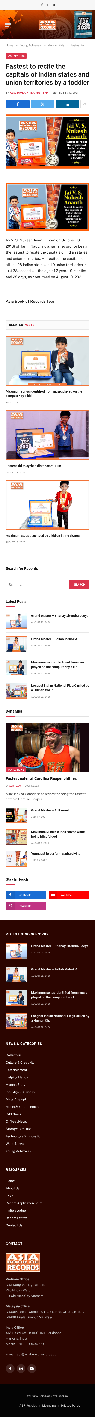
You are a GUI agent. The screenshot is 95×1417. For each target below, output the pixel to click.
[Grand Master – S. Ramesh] (16, 815)
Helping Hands (17, 1077)
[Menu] (8, 25)
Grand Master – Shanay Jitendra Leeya (60, 616)
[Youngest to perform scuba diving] (16, 859)
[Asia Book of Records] (47, 25)
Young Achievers (18, 1151)
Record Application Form (24, 1203)
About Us (12, 1188)
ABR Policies (28, 1405)
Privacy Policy (70, 1405)
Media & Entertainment (23, 1107)
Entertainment (16, 1070)
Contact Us (14, 1225)
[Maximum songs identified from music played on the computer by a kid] (47, 361)
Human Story (15, 1084)
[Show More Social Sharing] (84, 104)
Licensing (49, 1405)
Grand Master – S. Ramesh (50, 810)
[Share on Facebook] (18, 104)
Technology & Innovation (24, 1136)
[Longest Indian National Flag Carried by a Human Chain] (16, 691)
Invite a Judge (16, 1210)
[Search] (88, 25)
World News (16, 769)
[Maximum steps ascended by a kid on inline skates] (47, 505)
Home (10, 1181)
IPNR (9, 1196)
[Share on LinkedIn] (67, 104)
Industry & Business (20, 1092)
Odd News (13, 1114)
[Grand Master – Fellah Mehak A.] (16, 644)
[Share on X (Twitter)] (42, 104)
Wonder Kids (16, 56)
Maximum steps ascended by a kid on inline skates (43, 536)
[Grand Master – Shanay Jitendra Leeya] (16, 621)
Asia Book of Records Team (29, 92)
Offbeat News (16, 1121)
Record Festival (17, 1218)
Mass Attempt (16, 1099)
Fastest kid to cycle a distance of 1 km (33, 466)
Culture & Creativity (20, 1062)
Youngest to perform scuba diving (55, 853)
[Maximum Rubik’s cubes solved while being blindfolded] (16, 837)
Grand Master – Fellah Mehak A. (54, 639)
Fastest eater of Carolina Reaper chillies (41, 778)
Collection (13, 1055)
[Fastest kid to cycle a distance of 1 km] (47, 435)
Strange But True (18, 1129)
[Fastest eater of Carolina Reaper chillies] (47, 747)
